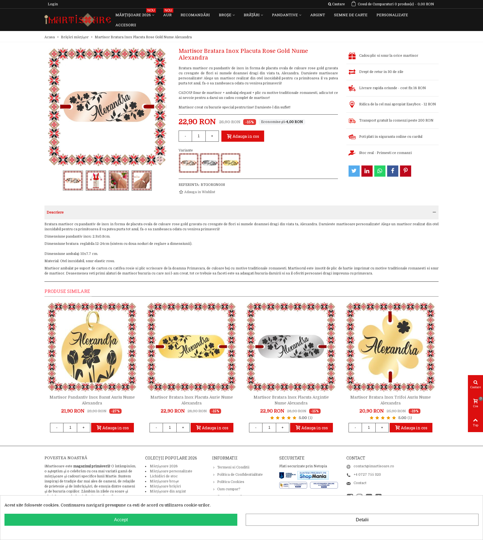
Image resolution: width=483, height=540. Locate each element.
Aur (167, 13)
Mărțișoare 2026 (135, 13)
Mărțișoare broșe (164, 481)
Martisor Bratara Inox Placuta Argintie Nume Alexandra (291, 400)
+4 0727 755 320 (367, 475)
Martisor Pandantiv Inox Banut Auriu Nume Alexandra (92, 400)
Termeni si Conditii (233, 467)
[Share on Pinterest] (405, 171)
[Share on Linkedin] (367, 171)
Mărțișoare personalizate (171, 471)
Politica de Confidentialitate (240, 475)
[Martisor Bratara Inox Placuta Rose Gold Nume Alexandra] (189, 163)
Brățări (252, 14)
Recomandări (195, 14)
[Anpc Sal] (294, 485)
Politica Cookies (230, 482)
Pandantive (285, 14)
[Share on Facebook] (392, 171)
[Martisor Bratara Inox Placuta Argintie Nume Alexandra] (210, 163)
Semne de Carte (351, 14)
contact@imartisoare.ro (374, 466)
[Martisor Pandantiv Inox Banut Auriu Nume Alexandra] (92, 347)
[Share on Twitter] (354, 171)
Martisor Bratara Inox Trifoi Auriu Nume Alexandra (390, 400)
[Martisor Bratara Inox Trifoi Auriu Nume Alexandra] (390, 347)
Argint (317, 14)
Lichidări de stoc (164, 476)
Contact (360, 483)
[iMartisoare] (77, 20)
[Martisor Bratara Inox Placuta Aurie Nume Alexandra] (231, 163)
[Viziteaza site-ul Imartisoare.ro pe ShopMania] (313, 475)
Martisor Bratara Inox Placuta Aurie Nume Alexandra (191, 400)
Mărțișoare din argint (168, 491)
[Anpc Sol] (324, 485)
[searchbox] (336, 4)
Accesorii (125, 24)
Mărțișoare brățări (165, 486)
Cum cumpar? (228, 489)
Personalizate (392, 14)
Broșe (225, 14)
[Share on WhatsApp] (379, 171)
